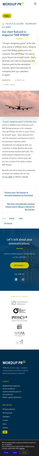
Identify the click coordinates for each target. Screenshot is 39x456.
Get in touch (18, 265)
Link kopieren (8, 223)
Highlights (6, 416)
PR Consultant (7, 413)
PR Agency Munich (9, 409)
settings (21, 448)
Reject (15, 452)
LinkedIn (11, 218)
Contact (5, 427)
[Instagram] (23, 279)
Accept (6, 452)
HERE (10, 177)
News (6, 16)
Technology (31, 23)
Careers (5, 420)
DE (5, 432)
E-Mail (21, 218)
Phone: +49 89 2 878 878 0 (12, 397)
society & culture (15, 23)
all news (6, 27)
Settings (24, 452)
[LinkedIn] (16, 279)
